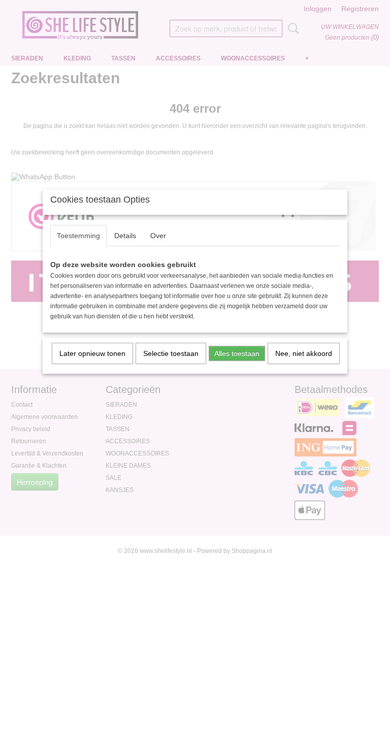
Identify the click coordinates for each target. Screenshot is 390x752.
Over (158, 236)
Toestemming (78, 236)
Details (125, 236)
